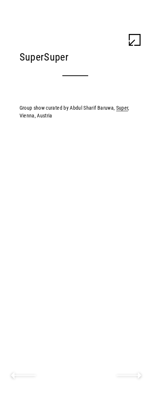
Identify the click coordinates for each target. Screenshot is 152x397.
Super (122, 108)
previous (23, 375)
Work (110, 13)
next (129, 375)
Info (135, 13)
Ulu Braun (29, 12)
